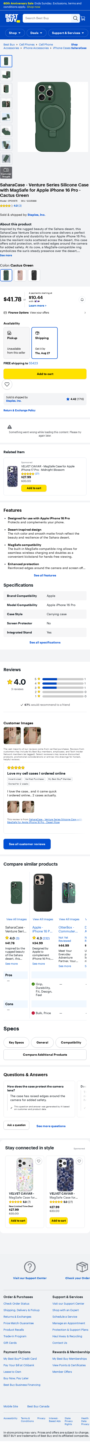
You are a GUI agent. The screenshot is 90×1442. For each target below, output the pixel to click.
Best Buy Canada (38, 1406)
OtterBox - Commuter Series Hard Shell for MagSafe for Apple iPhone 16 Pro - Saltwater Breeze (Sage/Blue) (69, 929)
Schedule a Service (64, 1316)
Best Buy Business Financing (21, 1384)
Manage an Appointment (68, 1323)
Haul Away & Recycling (67, 1336)
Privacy (41, 1418)
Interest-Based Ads (55, 1420)
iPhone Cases (62, 48)
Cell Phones (27, 44)
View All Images (16, 919)
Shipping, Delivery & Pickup (21, 1310)
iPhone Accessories (36, 48)
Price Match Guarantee (18, 1323)
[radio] (16, 343)
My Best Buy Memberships (69, 1358)
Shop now (33, 6)
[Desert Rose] (20, 275)
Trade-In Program (14, 1336)
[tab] (16, 1042)
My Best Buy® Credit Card (20, 1358)
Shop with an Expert (65, 1310)
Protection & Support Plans (70, 1329)
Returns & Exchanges (17, 1316)
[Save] (7, 384)
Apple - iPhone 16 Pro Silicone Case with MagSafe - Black (42, 929)
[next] (83, 798)
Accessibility (10, 1418)
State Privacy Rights (69, 1421)
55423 (33, 363)
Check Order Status (16, 1303)
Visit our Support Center (68, 1303)
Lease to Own (12, 1371)
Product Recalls (13, 1329)
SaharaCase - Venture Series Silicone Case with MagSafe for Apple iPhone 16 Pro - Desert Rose (44, 821)
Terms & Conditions (27, 1420)
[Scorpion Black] (34, 275)
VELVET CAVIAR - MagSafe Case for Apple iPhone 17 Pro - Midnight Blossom (47, 468)
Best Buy (9, 44)
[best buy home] (12, 18)
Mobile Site (10, 1406)
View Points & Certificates (69, 1365)
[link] (27, 844)
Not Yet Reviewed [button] (65, 939)
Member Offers (62, 1371)
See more (6, 255)
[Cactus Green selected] (6, 275)
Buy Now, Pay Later (16, 1378)
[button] (15, 33)
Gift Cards (10, 1342)
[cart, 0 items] (82, 18)
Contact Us (59, 1342)
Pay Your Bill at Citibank (18, 1365)
